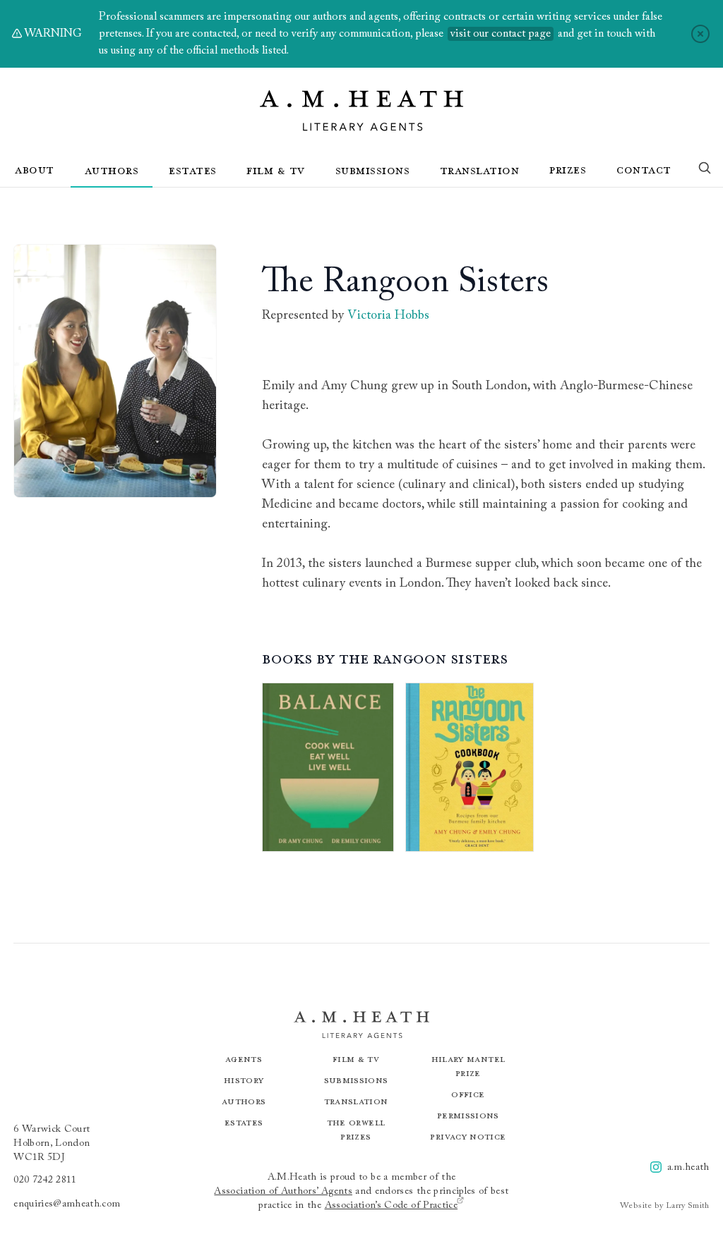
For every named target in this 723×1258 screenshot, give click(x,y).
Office (467, 1094)
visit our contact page (500, 33)
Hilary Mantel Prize (468, 1066)
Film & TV (275, 170)
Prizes (567, 169)
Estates (193, 170)
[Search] (704, 171)
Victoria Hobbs (388, 316)
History (243, 1080)
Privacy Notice (468, 1136)
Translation (480, 170)
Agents (243, 1059)
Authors (112, 170)
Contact (643, 169)
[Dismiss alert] (700, 34)
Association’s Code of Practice (391, 1206)
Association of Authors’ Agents (283, 1192)
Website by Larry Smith (665, 1206)
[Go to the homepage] (361, 110)
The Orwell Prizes (356, 1129)
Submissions (372, 170)
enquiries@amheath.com (66, 1204)
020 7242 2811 (45, 1180)
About (34, 169)
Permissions (468, 1115)
